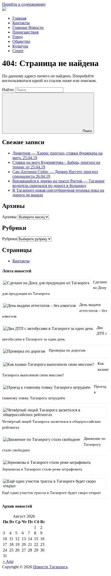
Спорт (17, 50)
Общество (21, 41)
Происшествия (25, 32)
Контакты (21, 23)
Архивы (9, 217)
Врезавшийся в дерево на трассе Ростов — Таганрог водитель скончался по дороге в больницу (58, 183)
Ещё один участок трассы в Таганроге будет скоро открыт (51, 493)
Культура (20, 46)
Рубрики (9, 239)
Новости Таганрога (50, 567)
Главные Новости (28, 27)
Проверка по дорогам (67, 350)
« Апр (8, 561)
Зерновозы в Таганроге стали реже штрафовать (42, 469)
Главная (19, 18)
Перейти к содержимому (24, 4)
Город (17, 37)
